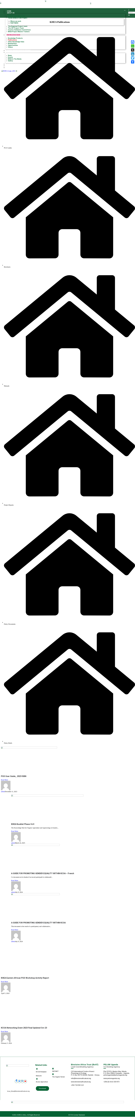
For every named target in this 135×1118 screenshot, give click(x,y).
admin (3, 791)
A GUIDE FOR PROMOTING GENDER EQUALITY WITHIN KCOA (38, 922)
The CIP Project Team (16, 28)
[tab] (69, 89)
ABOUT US (10, 13)
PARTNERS (14, 23)
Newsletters (12, 43)
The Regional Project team (17, 26)
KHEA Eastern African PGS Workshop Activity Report (25, 978)
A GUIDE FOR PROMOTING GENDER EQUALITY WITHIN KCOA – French (42, 873)
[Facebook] (16, 1081)
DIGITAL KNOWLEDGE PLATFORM (19, 50)
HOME (9, 11)
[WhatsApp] (133, 46)
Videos (10, 47)
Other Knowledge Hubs (16, 42)
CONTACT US (12, 68)
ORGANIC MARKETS (14, 66)
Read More (4, 780)
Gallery (10, 61)
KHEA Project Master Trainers (19, 32)
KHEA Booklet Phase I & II (22, 824)
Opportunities (13, 45)
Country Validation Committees (19, 30)
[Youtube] (25, 1081)
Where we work (15, 21)
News (10, 55)
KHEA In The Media (14, 59)
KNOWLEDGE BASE (13, 35)
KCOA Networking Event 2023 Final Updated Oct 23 (24, 1028)
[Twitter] (19, 1081)
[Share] (133, 62)
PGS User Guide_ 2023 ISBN (13, 776)
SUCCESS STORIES (14, 64)
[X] (133, 50)
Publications (12, 40)
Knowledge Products (15, 38)
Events (10, 57)
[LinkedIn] (22, 1081)
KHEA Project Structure (16, 16)
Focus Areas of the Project (17, 18)
